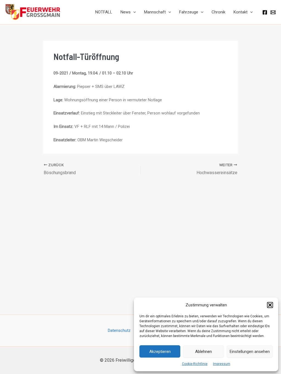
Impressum (221, 364)
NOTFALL (103, 12)
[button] (270, 305)
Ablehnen (203, 351)
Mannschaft (155, 12)
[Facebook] (264, 12)
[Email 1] (273, 12)
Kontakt (241, 12)
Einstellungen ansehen (250, 351)
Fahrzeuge (188, 12)
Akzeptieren (160, 351)
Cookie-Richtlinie (194, 364)
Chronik (218, 12)
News (125, 12)
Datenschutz (119, 330)
